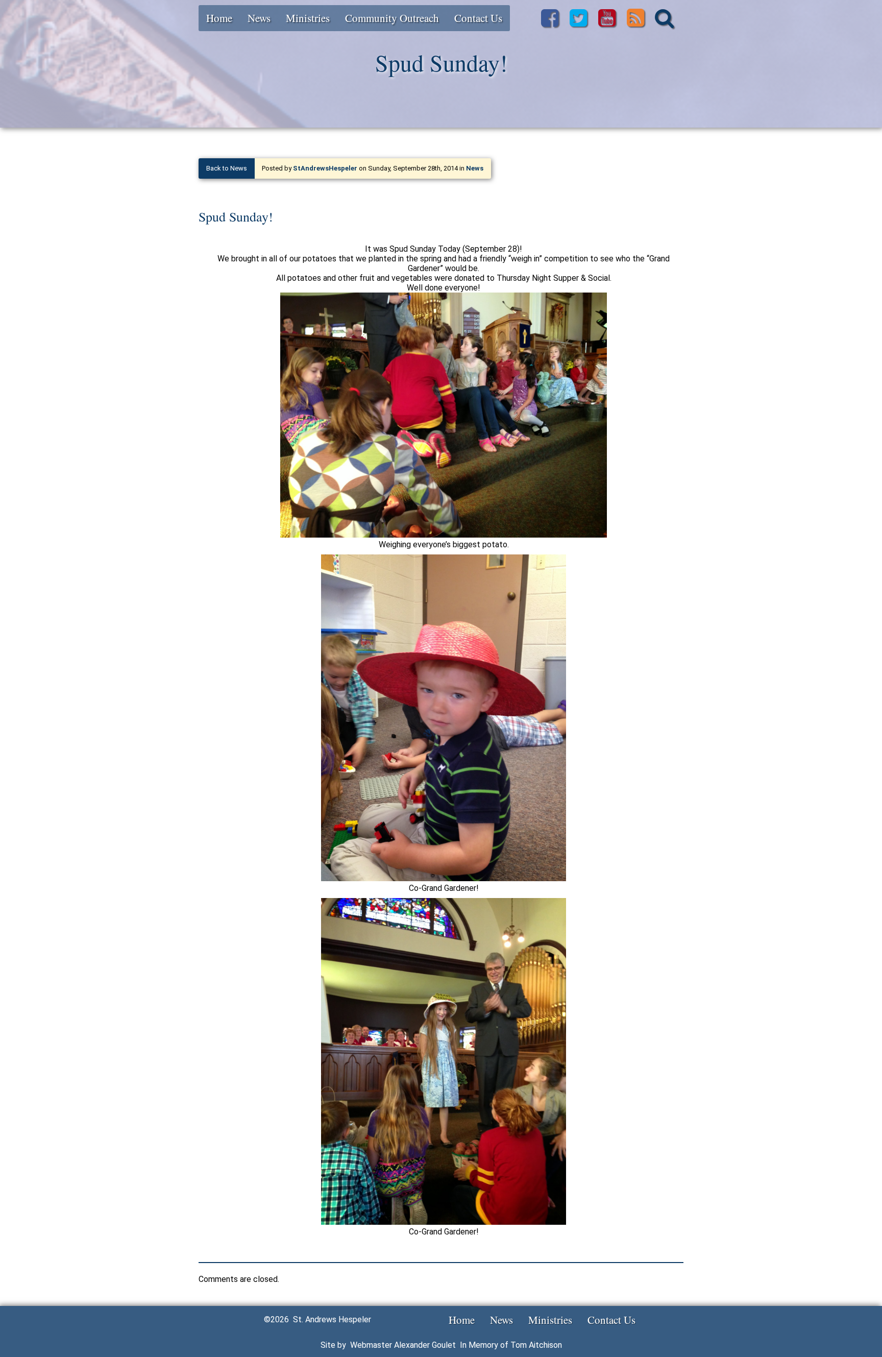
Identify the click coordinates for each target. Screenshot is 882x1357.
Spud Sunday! (236, 216)
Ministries (308, 18)
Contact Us (478, 18)
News (259, 18)
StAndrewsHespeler (325, 168)
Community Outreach (392, 18)
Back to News (226, 168)
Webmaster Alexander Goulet (403, 1345)
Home (219, 18)
